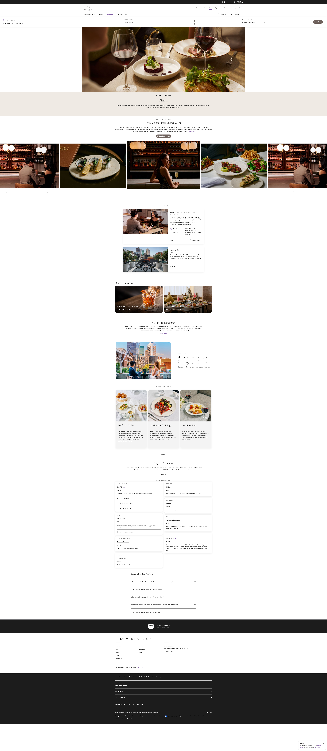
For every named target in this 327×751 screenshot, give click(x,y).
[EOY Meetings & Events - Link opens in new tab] (188, 299)
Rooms (198, 8)
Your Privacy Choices (172, 716)
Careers (128, 716)
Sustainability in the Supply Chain (198, 716)
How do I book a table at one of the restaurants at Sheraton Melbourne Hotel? (154, 604)
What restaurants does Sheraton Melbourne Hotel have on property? (152, 582)
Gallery (241, 8)
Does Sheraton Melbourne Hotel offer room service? (147, 589)
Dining (210, 8)
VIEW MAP (223, 14)
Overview (191, 8)
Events (226, 8)
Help (131, 718)
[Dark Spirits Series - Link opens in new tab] (139, 299)
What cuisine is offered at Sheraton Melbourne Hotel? (147, 597)
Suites (204, 8)
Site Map (117, 718)
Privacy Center (159, 716)
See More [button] (178, 107)
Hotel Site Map (124, 718)
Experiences (218, 8)
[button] (228, 2)
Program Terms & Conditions (147, 716)
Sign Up (163, 474)
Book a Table (196, 240)
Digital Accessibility (183, 716)
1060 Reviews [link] (123, 14)
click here (317, 747)
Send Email (163, 333)
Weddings (233, 8)
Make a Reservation (163, 136)
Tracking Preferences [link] (120, 716)
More (171, 240)
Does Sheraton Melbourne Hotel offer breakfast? (145, 612)
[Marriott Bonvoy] (239, 2)
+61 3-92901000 (235, 14)
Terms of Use (135, 716)
